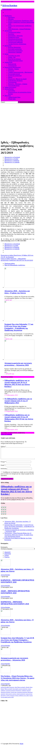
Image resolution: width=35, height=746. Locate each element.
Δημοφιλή (7, 552)
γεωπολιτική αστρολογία (22, 692)
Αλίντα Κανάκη (5, 575)
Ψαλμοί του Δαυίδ (8, 688)
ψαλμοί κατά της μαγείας (10, 693)
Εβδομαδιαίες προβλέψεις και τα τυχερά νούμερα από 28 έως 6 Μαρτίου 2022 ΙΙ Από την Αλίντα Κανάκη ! (17, 383)
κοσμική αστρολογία (22, 688)
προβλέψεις (24, 690)
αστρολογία (11, 687)
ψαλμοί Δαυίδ (15, 688)
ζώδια (16, 687)
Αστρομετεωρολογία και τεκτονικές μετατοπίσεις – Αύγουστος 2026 (18, 364)
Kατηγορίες (4, 547)
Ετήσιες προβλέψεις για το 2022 (22, 695)
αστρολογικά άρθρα (5, 687)
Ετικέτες (7, 557)
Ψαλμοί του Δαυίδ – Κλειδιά (23, 687)
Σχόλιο (3, 446)
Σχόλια (6, 555)
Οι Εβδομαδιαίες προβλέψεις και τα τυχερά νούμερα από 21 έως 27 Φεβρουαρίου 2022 (18, 401)
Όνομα (3, 462)
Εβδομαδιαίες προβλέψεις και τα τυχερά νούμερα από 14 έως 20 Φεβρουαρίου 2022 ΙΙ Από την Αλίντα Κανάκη (18, 418)
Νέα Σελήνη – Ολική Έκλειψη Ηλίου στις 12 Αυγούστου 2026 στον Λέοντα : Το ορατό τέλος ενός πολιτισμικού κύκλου (18, 534)
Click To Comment (6, 434)
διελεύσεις (8, 692)
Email (3, 465)
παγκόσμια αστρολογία (11, 690)
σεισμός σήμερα (28, 693)
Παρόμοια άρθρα (9, 263)
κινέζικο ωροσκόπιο (10, 695)
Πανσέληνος (18, 690)
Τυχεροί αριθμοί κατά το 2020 (7, 697)
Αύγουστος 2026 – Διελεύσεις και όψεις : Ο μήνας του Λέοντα (17, 292)
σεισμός (31, 695)
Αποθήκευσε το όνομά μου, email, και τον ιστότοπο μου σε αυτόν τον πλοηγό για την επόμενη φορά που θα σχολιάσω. (17, 473)
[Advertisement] (17, 121)
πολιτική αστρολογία (20, 693)
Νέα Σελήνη (3, 695)
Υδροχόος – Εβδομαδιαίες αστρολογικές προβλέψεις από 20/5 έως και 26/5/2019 (17, 259)
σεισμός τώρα (14, 692)
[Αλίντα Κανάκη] (9, 5)
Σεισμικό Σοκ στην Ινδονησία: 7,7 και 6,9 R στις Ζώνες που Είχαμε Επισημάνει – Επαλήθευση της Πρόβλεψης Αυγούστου (18, 327)
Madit (21, 743)
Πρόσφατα (7, 553)
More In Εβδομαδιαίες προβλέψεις (14, 265)
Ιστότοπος (4, 468)
